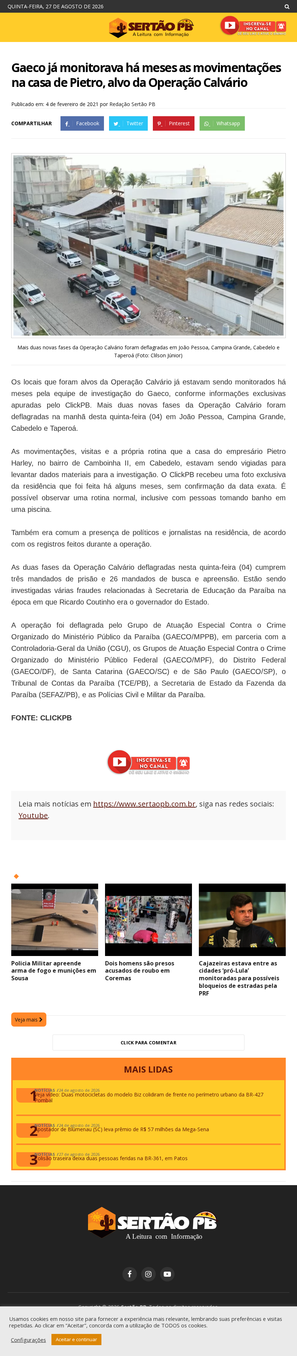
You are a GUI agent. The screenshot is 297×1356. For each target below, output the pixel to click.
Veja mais (27, 1019)
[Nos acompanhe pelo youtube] (167, 1274)
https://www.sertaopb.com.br (144, 804)
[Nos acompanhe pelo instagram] (148, 1274)
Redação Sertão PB (132, 104)
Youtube (33, 815)
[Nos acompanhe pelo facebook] (129, 1274)
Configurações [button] (28, 1339)
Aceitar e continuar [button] (76, 1339)
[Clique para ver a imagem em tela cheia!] (148, 333)
